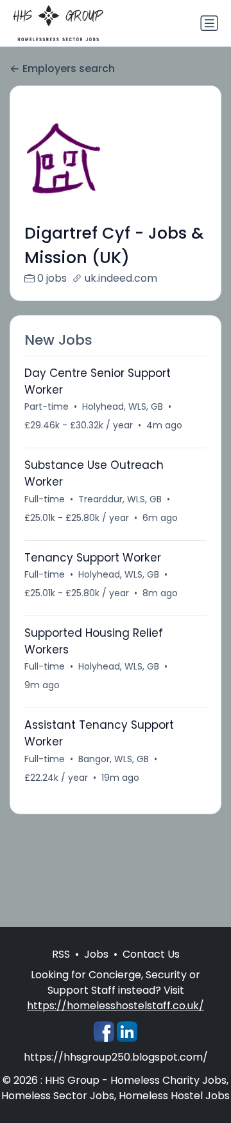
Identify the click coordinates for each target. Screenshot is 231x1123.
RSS (61, 954)
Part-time (46, 406)
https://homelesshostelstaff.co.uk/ (115, 1005)
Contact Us (151, 954)
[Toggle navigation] (209, 23)
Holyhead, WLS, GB (122, 406)
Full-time (44, 499)
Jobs (96, 954)
